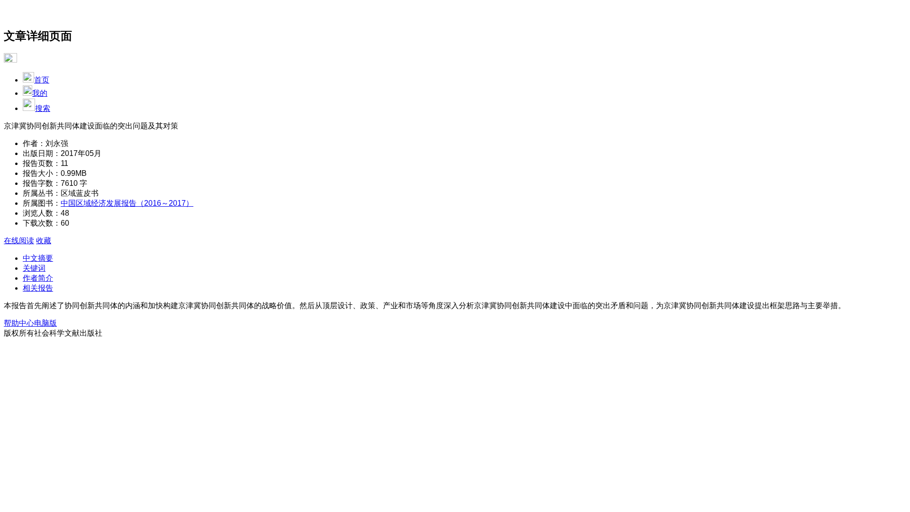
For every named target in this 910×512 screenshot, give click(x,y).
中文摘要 (38, 258)
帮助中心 (19, 323)
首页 (41, 80)
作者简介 (38, 278)
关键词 (34, 268)
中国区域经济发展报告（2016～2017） (127, 203)
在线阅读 (19, 241)
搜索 (42, 108)
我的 (39, 93)
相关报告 (38, 288)
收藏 (43, 241)
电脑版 (45, 323)
